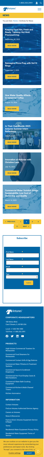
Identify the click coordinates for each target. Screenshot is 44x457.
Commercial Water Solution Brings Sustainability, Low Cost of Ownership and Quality (21, 193)
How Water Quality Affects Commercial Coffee (18, 96)
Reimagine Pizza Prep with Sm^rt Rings (21, 64)
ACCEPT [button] (29, 453)
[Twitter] (12, 337)
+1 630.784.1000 (17, 329)
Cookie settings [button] (15, 453)
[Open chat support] (38, 451)
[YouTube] (23, 337)
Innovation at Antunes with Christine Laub (18, 161)
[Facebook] (8, 337)
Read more (13, 46)
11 (18, 227)
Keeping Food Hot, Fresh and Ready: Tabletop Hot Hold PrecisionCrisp (19, 32)
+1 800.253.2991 (19, 332)
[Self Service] (36, 3)
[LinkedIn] (18, 337)
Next (25, 226)
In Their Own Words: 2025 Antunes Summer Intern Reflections (17, 129)
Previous (11, 221)
